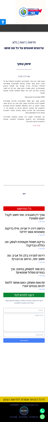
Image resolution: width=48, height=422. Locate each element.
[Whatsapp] (42, 416)
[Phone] (42, 410)
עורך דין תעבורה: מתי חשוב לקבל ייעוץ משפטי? (25, 216)
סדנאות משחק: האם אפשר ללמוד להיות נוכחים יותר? (25, 284)
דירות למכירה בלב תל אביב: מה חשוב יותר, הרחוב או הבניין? (26, 257)
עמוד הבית (36, 125)
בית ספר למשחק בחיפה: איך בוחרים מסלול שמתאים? (28, 271)
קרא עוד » (41, 221)
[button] (3, 22)
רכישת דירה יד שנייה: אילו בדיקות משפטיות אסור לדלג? (25, 230)
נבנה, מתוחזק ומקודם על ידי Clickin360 (24, 405)
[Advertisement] (24, 155)
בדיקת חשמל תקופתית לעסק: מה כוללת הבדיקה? (25, 243)
